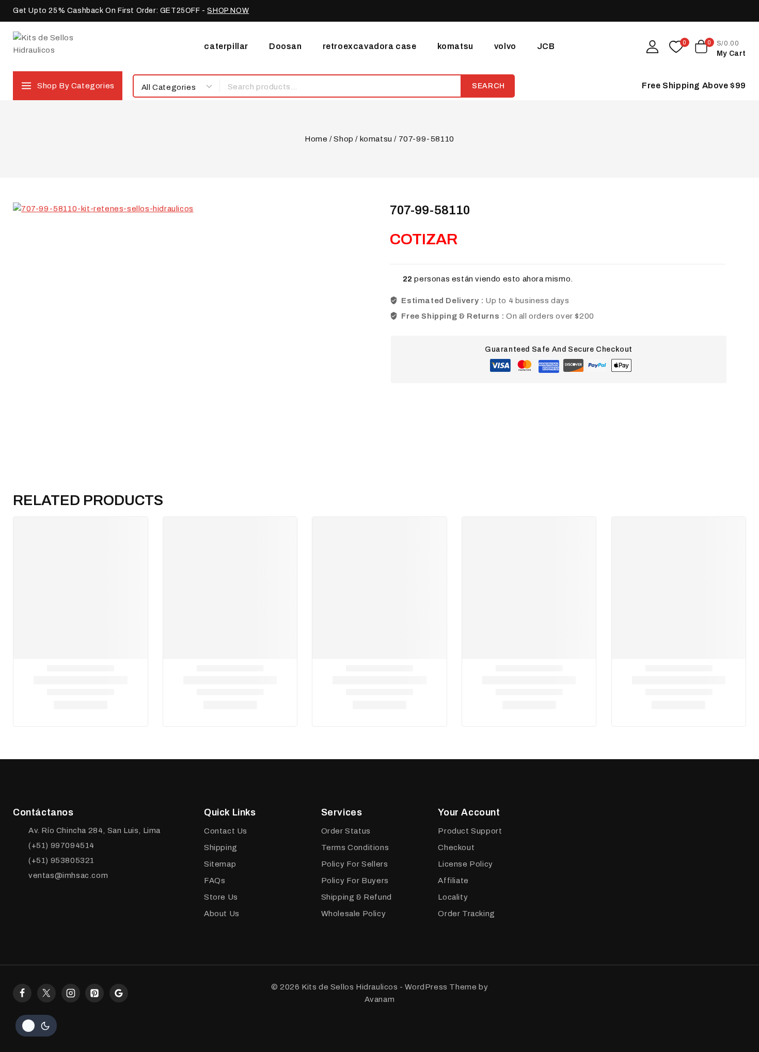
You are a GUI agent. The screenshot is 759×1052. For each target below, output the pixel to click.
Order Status (346, 831)
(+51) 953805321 (61, 860)
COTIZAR (423, 239)
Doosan (285, 46)
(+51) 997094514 (61, 845)
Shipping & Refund (356, 897)
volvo (505, 46)
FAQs (214, 880)
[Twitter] (46, 993)
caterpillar (226, 46)
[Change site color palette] (36, 1026)
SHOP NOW (228, 10)
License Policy (465, 864)
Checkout (456, 847)
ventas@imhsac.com (68, 875)
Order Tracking (466, 913)
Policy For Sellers (354, 864)
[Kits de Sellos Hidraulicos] (64, 46)
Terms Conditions (355, 847)
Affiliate (453, 880)
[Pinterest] (94, 993)
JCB (546, 46)
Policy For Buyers (355, 880)
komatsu (455, 46)
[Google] (118, 993)
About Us (222, 913)
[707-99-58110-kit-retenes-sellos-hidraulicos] (142, 331)
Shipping (221, 847)
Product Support (470, 831)
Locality (453, 897)
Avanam (380, 999)
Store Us (221, 897)
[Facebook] (22, 993)
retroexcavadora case (370, 46)
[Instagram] (70, 993)
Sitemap (220, 864)
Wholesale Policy (353, 913)
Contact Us (225, 831)
